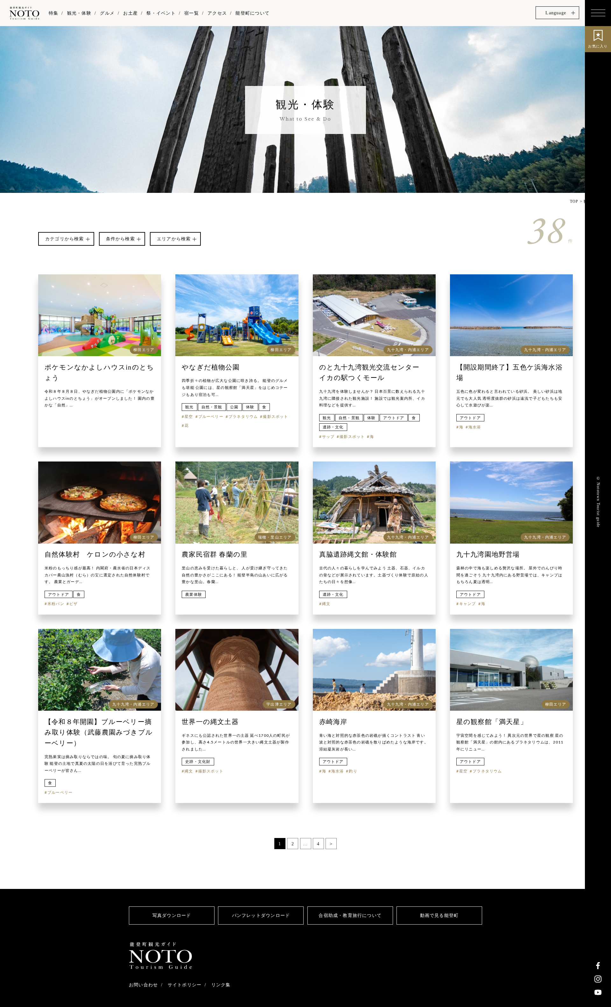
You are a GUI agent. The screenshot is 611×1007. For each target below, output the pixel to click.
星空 (189, 416)
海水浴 (474, 427)
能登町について (252, 13)
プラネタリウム (243, 416)
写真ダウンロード (171, 915)
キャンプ (467, 603)
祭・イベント (160, 13)
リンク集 (221, 984)
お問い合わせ (143, 984)
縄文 (326, 603)
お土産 (130, 13)
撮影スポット (275, 416)
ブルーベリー (210, 416)
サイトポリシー (184, 984)
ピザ (73, 603)
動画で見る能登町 (439, 915)
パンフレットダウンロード (261, 915)
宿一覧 (191, 13)
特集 (53, 13)
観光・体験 (79, 13)
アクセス (217, 13)
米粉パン (55, 603)
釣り (353, 771)
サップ (328, 436)
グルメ (107, 13)
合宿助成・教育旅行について (350, 915)
